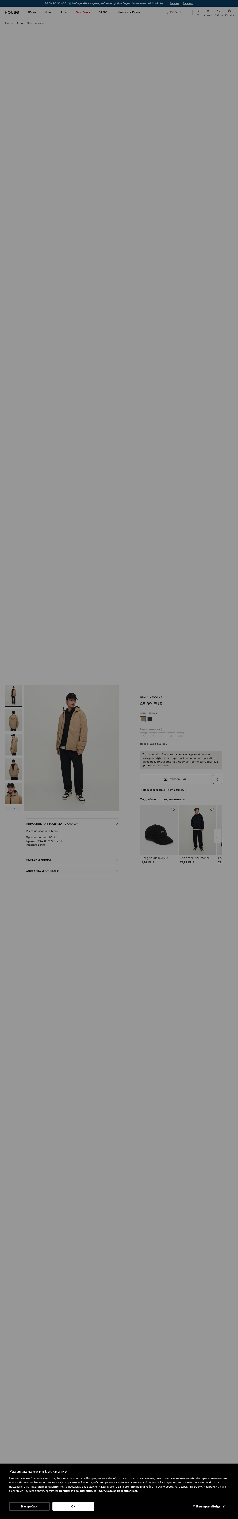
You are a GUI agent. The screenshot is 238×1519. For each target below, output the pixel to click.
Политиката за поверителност (117, 1490)
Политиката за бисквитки (76, 1490)
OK (73, 1506)
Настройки (29, 1506)
